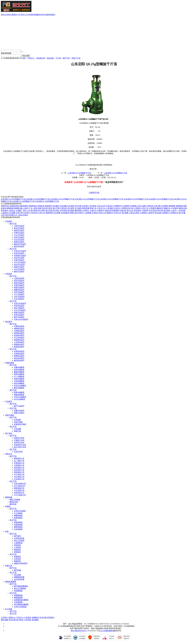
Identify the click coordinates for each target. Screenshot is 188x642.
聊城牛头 (167, 208)
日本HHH (34, 213)
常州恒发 (137, 210)
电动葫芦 (8, 322)
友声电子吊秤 (19, 442)
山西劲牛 (100, 210)
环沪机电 (63, 210)
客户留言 (19, 620)
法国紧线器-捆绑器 (21, 600)
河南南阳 (115, 210)
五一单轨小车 (19, 461)
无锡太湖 (107, 210)
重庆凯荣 (78, 210)
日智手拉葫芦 (19, 260)
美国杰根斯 (23, 206)
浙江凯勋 (33, 210)
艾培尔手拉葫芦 (20, 251)
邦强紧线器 (18, 591)
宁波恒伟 (144, 210)
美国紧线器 (18, 595)
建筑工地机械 (15, 499)
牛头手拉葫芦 (19, 239)
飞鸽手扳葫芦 (19, 278)
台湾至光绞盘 (19, 538)
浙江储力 (56, 210)
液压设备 (50, 58)
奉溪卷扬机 (18, 518)
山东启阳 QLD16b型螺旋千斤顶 (136, 199)
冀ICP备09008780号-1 (79, 631)
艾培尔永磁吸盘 (20, 397)
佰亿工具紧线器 (20, 588)
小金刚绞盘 (18, 543)
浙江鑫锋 (125, 213)
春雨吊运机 (182, 208)
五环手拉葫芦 (19, 237)
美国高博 (48, 206)
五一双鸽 (33, 208)
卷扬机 (7, 506)
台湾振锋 (133, 206)
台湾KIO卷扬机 (20, 511)
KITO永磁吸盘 (19, 399)
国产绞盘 (17, 536)
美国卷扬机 (18, 522)
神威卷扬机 (18, 515)
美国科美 (40, 206)
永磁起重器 (9, 363)
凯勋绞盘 (17, 550)
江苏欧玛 (137, 208)
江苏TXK (41, 213)
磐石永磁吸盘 (19, 388)
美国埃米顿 (14, 206)
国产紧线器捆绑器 (21, 586)
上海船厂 (19, 210)
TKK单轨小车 (19, 477)
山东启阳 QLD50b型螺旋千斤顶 (37, 199)
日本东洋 (109, 206)
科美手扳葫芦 (19, 315)
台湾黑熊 (125, 206)
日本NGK (117, 213)
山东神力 (85, 210)
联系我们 (51, 15)
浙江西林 (70, 210)
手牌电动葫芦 (19, 326)
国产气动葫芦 (19, 406)
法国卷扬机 (18, 524)
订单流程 (30, 15)
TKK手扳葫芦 (19, 296)
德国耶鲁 (171, 206)
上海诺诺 (4, 213)
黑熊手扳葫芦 (19, 287)
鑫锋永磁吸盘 (19, 372)
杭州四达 (167, 210)
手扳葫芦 (8, 274)
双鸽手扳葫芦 (19, 283)
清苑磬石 (165, 213)
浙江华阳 (41, 210)
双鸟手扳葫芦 (19, 281)
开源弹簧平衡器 (20, 424)
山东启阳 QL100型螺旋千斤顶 (23, 201)
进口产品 (13, 249)
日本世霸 (70, 206)
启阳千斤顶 (76, 58)
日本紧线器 (18, 602)
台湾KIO (80, 213)
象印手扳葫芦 (19, 317)
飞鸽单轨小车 (19, 465)
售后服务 (35, 620)
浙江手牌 (56, 208)
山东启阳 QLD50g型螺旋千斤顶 (13, 199)
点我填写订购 (94, 192)
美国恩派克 (32, 206)
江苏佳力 (117, 208)
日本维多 (92, 206)
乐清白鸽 (122, 210)
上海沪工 (26, 208)
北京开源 (152, 210)
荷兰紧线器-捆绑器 (21, 604)
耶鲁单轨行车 (19, 488)
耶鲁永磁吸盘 (19, 392)
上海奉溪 (143, 213)
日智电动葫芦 (19, 353)
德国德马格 (18, 208)
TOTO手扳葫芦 (20, 310)
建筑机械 (8, 497)
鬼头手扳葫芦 (19, 308)
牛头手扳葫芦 (19, 299)
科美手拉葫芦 (19, 253)
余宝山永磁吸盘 (20, 385)
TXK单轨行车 (19, 490)
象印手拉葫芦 (19, 271)
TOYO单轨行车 (20, 495)
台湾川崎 (157, 206)
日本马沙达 (101, 206)
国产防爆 (17, 570)
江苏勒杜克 (173, 213)
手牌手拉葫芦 (19, 233)
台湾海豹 (164, 206)
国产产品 (66, 58)
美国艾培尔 (5, 206)
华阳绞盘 (17, 552)
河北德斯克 (65, 213)
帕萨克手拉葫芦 (20, 244)
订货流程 (27, 620)
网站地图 (4, 620)
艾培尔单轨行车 (20, 483)
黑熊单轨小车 (19, 458)
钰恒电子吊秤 (19, 438)
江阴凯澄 (124, 208)
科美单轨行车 (19, 493)
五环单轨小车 (19, 470)
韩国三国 (73, 213)
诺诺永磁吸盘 (19, 379)
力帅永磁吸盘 (19, 381)
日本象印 (55, 206)
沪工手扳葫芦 (19, 294)
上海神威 (87, 213)
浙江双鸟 (48, 208)
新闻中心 (15, 15)
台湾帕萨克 (117, 206)
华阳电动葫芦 (19, 340)
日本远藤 (63, 206)
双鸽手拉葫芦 (19, 230)
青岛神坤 (4, 210)
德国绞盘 (17, 561)
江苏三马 (144, 208)
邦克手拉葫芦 (19, 258)
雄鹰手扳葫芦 (19, 290)
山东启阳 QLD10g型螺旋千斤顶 (160, 199)
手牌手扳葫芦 (19, 285)
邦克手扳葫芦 (19, 306)
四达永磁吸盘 (19, 383)
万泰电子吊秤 (19, 440)
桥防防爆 (85, 208)
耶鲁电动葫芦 (19, 356)
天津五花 (63, 208)
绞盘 (7, 531)
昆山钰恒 (158, 213)
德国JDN (110, 213)
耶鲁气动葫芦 (19, 413)
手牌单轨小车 (19, 463)
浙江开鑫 (182, 213)
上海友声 (150, 213)
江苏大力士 (101, 208)
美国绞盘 (17, 556)
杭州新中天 (12, 215)
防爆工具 (8, 566)
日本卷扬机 (18, 529)
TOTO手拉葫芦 (20, 262)
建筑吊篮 (13, 504)
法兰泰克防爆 (19, 579)
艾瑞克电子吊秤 (20, 445)
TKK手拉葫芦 (19, 269)
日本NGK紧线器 (20, 607)
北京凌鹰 (56, 213)
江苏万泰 (4, 215)
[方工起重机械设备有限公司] (16, 11)
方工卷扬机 (18, 513)
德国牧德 (10, 208)
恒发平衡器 (18, 422)
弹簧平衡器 (9, 415)
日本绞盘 (17, 559)
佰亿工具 (102, 213)
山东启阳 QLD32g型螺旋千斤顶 (62, 199)
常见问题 (44, 15)
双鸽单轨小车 (19, 472)
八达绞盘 (17, 547)
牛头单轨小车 (19, 479)
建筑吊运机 (14, 502)
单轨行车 (8, 454)
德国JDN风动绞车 (21, 563)
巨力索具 (78, 208)
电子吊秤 (8, 433)
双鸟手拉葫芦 (19, 228)
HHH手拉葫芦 (19, 265)
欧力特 (131, 208)
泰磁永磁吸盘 (19, 395)
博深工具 (93, 208)
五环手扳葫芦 (19, 292)
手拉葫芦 (8, 221)
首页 (2, 15)
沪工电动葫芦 (19, 338)
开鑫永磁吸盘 (19, 367)
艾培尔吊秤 (18, 452)
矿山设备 (8, 609)
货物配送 (37, 15)
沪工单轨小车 (19, 474)
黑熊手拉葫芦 (19, 242)
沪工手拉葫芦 (19, 235)
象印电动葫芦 (19, 360)
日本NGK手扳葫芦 (21, 319)
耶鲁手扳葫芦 (19, 312)
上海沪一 (174, 210)
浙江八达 (26, 210)
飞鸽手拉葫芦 (19, 226)
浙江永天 (130, 210)
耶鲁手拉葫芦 (19, 267)
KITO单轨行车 (19, 486)
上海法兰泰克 (134, 213)
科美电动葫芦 (19, 351)
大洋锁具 (174, 208)
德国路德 (179, 206)
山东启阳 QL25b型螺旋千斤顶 (79, 173)
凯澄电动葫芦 (19, 347)
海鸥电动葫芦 (19, 328)
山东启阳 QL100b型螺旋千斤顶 (47, 201)
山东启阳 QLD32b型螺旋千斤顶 (87, 199)
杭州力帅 (159, 210)
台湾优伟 (149, 206)
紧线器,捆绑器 (10, 582)
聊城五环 (159, 208)
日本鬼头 (85, 206)
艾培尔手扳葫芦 (20, 303)
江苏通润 (152, 208)
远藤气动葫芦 (19, 410)
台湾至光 (95, 213)
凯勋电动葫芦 (19, 344)
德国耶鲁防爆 (19, 577)
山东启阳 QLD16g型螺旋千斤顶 (111, 199)
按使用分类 (40, 58)
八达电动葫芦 (19, 342)
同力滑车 (70, 208)
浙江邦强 (48, 210)
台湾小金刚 (141, 206)
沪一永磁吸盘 (19, 376)
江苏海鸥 (109, 208)
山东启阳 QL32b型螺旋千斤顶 (115, 173)
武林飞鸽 (41, 208)
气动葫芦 (8, 401)
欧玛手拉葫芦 (19, 246)
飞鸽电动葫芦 (19, 331)
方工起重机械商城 (107, 631)
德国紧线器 (18, 597)
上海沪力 (93, 210)
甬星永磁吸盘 (19, 374)
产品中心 (22, 15)
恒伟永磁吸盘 (19, 369)
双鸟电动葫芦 (19, 335)
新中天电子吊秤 (20, 447)
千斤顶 (58, 58)
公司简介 (8, 15)
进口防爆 (17, 575)
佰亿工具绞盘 (19, 540)
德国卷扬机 (18, 527)
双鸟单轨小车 (19, 467)
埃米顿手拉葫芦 (20, 255)
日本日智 (77, 206)
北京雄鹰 (11, 213)
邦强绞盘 (17, 545)
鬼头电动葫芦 (19, 358)
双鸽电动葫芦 (19, 333)
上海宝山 (11, 210)
